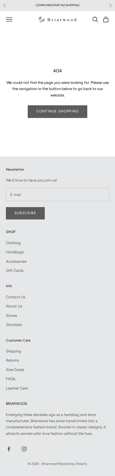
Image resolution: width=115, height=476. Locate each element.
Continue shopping (57, 111)
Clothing (13, 243)
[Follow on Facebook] (9, 449)
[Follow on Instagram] (24, 449)
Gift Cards (15, 270)
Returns (12, 360)
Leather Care (17, 388)
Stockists (14, 324)
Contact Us (15, 297)
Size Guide (15, 369)
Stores (11, 315)
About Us (14, 306)
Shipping (13, 351)
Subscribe (25, 213)
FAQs (10, 379)
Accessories (16, 261)
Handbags (15, 252)
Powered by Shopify (72, 464)
